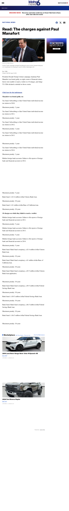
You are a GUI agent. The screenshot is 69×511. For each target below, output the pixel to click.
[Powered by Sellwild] (42, 429)
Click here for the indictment (12, 92)
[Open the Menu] (2, 3)
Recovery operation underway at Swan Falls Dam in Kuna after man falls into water (41, 13)
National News (8, 22)
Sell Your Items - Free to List (23, 335)
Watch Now (62, 3)
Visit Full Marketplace (39, 335)
